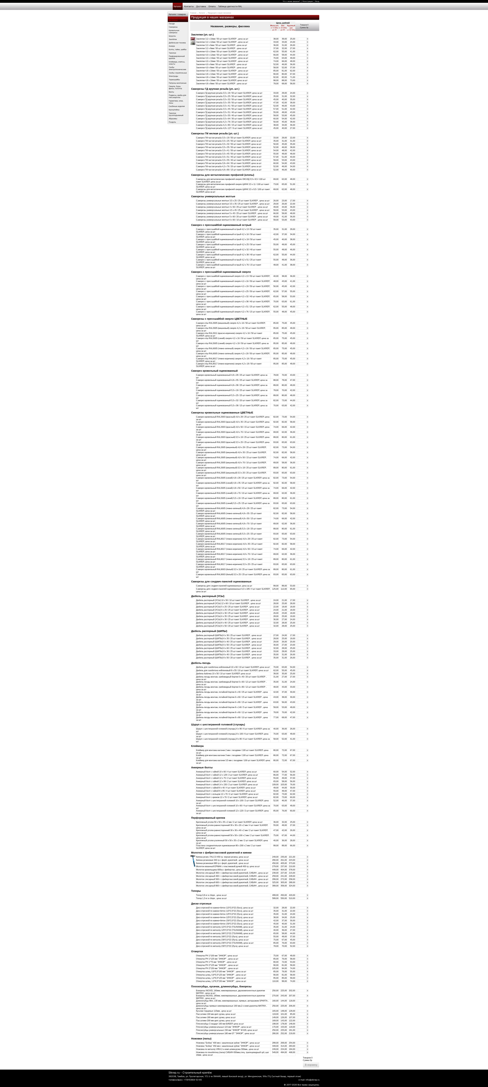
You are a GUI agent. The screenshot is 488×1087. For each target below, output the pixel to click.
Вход (317, 1)
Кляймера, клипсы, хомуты (177, 63)
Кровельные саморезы (174, 31)
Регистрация (307, 1)
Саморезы (173, 27)
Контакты (189, 6)
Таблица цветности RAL (230, 6)
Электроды (173, 76)
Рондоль (172, 122)
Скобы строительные (178, 73)
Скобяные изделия (177, 106)
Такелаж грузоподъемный (176, 114)
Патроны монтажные (177, 83)
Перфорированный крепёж (177, 57)
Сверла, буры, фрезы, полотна (175, 87)
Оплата (212, 6)
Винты (171, 92)
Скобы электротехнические (177, 68)
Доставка (201, 6)
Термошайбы (174, 80)
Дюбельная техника (177, 43)
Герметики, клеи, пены (176, 102)
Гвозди (172, 24)
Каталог (178, 6)
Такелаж (172, 53)
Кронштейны (174, 110)
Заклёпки (173, 39)
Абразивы (173, 119)
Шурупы (172, 36)
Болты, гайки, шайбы (177, 49)
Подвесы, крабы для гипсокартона (177, 96)
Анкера (172, 46)
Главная (193, 13)
